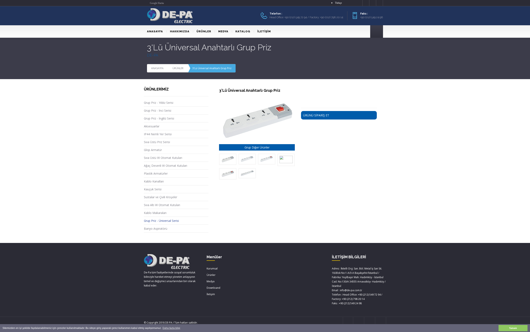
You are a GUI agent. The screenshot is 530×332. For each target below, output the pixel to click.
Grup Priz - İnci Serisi (157, 110)
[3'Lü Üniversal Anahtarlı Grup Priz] (227, 173)
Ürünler (211, 275)
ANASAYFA (155, 31)
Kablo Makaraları (155, 213)
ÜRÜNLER (203, 31)
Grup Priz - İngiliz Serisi (159, 118)
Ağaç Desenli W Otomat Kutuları (165, 166)
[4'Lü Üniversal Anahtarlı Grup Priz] (266, 159)
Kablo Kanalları (154, 181)
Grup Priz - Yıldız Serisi (158, 103)
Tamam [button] (513, 328)
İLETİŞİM (264, 31)
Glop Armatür (153, 150)
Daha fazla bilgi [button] (171, 328)
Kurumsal (212, 268)
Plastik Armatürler (156, 173)
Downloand (213, 288)
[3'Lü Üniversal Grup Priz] (227, 159)
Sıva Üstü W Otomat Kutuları (163, 158)
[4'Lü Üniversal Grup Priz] (247, 159)
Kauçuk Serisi (152, 189)
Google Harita (157, 3)
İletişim (211, 294)
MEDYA (223, 31)
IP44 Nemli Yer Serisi (158, 134)
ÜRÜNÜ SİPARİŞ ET (316, 115)
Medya (210, 281)
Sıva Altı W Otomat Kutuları (162, 205)
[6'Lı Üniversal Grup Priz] (247, 173)
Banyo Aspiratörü (155, 229)
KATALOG (242, 31)
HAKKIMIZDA (179, 31)
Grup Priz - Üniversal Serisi (161, 221)
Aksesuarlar (151, 126)
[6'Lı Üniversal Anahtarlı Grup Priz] (286, 160)
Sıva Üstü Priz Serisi (157, 142)
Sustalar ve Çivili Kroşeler (160, 197)
